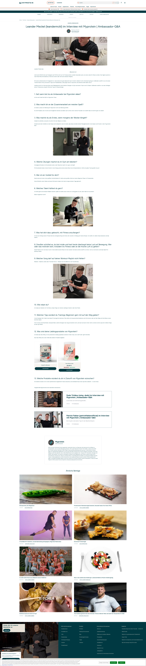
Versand (63, 642)
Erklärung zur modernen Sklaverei (103, 634)
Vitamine (72, 6)
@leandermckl (73, 72)
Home (20, 20)
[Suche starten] (78, 2)
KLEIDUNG (59, 2)
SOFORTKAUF (45, 368)
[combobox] (98, 2)
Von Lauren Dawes (84, 507)
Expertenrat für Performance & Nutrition (105, 653)
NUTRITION (50, 2)
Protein (59, 6)
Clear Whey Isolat (69, 363)
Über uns (99, 628)
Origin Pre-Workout (45, 365)
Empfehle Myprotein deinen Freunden (132, 628)
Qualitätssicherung (101, 631)
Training (39, 14)
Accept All (121, 662)
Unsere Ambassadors (104, 14)
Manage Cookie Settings (104, 662)
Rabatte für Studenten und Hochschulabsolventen (132, 639)
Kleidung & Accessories (84, 631)
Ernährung (61, 14)
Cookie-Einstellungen (7, 647)
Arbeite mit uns (100, 648)
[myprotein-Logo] (26, 2)
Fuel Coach (116, 2)
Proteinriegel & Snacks (83, 637)
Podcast (91, 14)
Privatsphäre (99, 637)
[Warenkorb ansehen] (125, 2)
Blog (80, 634)
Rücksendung (64, 637)
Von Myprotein (75, 31)
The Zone (24, 20)
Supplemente (66, 6)
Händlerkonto (100, 642)
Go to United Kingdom (11, 659)
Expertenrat (93, 6)
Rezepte (71, 14)
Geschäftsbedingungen (102, 639)
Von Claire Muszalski (85, 579)
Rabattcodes (124, 631)
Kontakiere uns (64, 631)
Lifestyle (81, 14)
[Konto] (121, 3)
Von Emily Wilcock (30, 543)
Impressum (99, 645)
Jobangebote (100, 650)
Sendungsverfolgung (65, 639)
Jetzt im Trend (53, 6)
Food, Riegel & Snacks (80, 6)
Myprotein (76, 403)
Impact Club (124, 637)
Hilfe (62, 634)
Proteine (81, 628)
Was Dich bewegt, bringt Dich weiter (129, 642)
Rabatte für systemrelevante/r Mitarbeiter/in (131, 634)
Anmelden (6, 630)
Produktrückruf (64, 645)
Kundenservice (64, 628)
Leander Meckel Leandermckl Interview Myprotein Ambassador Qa (48, 20)
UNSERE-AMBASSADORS (73, 23)
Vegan (87, 6)
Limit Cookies (113, 662)
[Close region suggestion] (19, 653)
